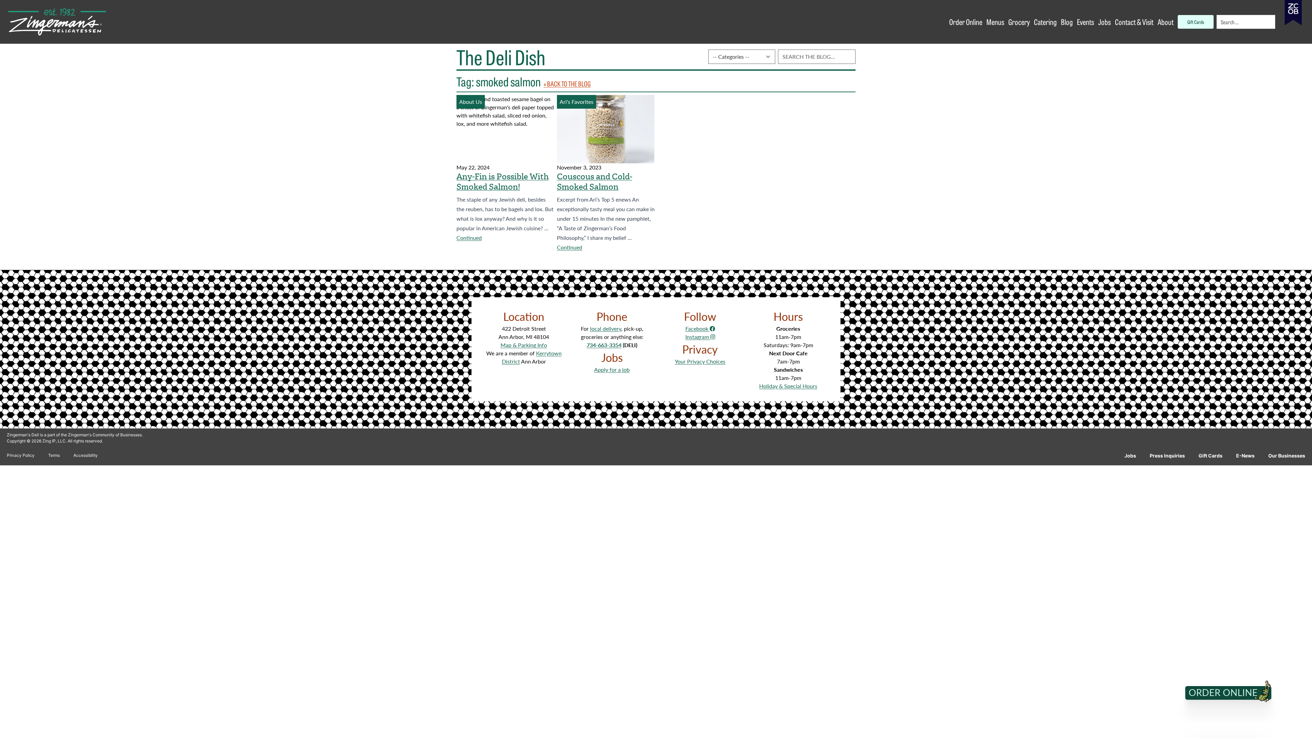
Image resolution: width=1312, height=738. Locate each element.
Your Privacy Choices (700, 361)
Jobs (1130, 456)
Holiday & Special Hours (788, 386)
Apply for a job (612, 369)
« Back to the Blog (567, 83)
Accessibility (85, 455)
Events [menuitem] (1085, 21)
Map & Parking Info (524, 345)
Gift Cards (1210, 456)
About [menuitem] (1166, 21)
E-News (1245, 456)
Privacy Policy (21, 455)
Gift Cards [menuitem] (1195, 21)
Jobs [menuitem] (1104, 21)
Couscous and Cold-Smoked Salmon (594, 181)
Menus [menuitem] (995, 21)
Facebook (697, 328)
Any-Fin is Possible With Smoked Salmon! (502, 181)
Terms (54, 455)
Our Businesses (1286, 456)
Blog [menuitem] (1067, 21)
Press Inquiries (1167, 456)
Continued (469, 238)
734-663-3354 (604, 345)
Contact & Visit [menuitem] (1134, 21)
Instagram (697, 337)
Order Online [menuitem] (965, 21)
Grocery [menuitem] (1019, 21)
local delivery (605, 328)
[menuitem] (1246, 22)
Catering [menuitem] (1045, 21)
